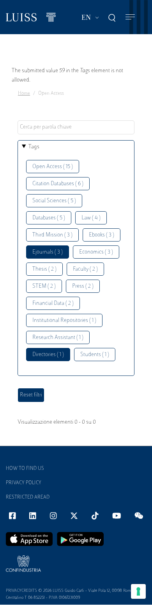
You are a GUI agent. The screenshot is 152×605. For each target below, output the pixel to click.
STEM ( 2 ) (44, 286)
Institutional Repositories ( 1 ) (64, 320)
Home (24, 93)
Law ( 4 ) (91, 218)
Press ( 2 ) (83, 286)
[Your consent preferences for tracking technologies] (138, 591)
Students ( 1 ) (94, 355)
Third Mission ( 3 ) (52, 235)
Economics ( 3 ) (96, 252)
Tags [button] (33, 147)
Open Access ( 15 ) (52, 167)
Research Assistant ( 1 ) (57, 338)
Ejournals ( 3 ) (47, 252)
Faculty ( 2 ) (85, 269)
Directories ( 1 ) (48, 355)
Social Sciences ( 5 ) (54, 201)
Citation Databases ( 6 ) (57, 184)
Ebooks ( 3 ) (101, 235)
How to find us (25, 468)
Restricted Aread (27, 497)
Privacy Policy (23, 483)
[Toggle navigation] (130, 17)
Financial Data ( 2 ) (53, 303)
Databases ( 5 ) (48, 218)
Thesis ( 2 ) (44, 269)
